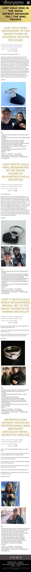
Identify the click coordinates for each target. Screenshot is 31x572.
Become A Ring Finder (23, 564)
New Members (19, 155)
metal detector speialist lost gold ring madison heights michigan (13, 149)
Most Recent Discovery (7, 155)
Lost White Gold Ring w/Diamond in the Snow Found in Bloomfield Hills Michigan (15, 172)
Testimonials (14, 156)
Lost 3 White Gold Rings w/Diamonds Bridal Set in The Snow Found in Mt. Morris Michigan (15, 305)
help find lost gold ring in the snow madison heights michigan (15, 135)
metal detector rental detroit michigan (11, 543)
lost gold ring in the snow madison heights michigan (15, 143)
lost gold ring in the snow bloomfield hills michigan (14, 275)
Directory (21, 562)
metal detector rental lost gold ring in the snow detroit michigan (14, 401)
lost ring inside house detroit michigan (11, 541)
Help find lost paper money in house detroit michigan (15, 528)
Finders (3, 153)
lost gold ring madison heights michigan (12, 144)
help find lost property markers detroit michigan (14, 530)
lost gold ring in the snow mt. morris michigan (13, 400)
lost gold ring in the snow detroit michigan (12, 142)
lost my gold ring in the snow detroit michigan (13, 279)
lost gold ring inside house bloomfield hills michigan (15, 278)
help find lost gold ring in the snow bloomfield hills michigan (14, 271)
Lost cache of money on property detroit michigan (14, 533)
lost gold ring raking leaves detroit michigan (13, 537)
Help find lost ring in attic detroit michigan (12, 531)
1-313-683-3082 (12, 49)
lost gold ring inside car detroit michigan (12, 535)
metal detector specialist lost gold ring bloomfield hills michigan (14, 284)
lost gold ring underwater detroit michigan (12, 538)
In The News (9, 153)
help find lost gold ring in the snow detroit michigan (15, 390)
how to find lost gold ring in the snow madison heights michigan (15, 138)
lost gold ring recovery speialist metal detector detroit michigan (14, 146)
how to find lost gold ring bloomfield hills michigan (14, 274)
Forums (13, 566)
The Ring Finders (23, 156)
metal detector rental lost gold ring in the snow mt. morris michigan (15, 404)
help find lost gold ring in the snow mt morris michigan (13, 391)
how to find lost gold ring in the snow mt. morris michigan (14, 394)
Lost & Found (17, 153)
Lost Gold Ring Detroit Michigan (10, 397)
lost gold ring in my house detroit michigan (12, 140)
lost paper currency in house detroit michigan (13, 540)
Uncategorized (5, 158)
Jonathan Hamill (17, 45)
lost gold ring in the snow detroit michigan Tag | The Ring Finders (15, 14)
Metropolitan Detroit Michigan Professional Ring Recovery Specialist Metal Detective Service (15, 427)
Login (18, 566)
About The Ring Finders (9, 564)
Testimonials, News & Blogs (15, 563)
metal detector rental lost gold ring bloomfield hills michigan (15, 281)
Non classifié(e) (5, 156)
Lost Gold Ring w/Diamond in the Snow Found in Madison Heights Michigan (15, 34)
